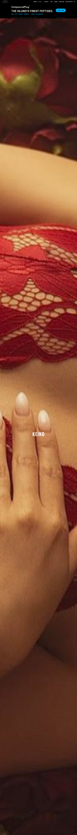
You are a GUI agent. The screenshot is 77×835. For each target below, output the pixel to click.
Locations (46, 1)
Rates (52, 1)
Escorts (40, 1)
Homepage (35, 1)
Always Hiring (61, 1)
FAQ (74, 1)
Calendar (56, 1)
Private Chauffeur (69, 1)
